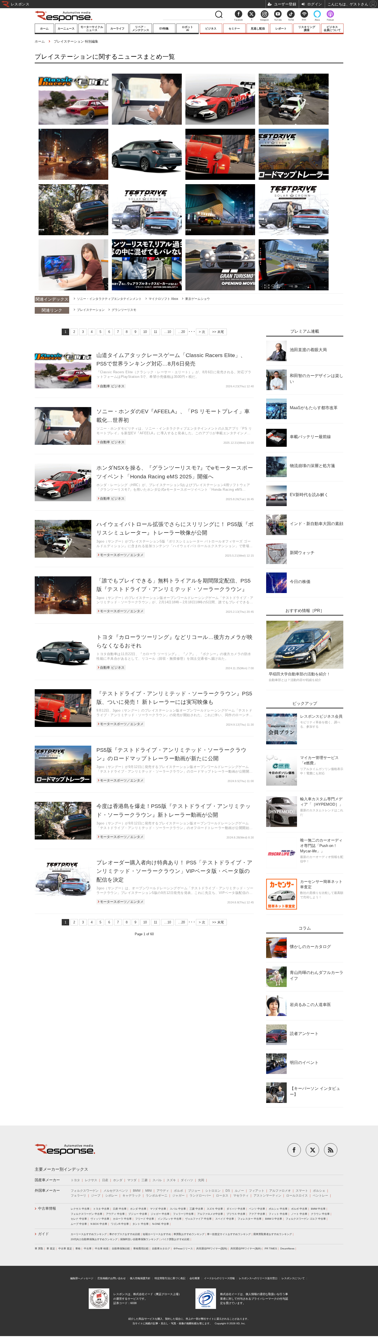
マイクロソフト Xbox (163, 299)
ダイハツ (187, 1180)
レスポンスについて (293, 1278)
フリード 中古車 (144, 1218)
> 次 (202, 332)
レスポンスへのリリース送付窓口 (258, 1278)
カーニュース (66, 28)
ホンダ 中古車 (138, 1208)
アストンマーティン (267, 1195)
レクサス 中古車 (80, 1208)
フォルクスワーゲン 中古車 (86, 1213)
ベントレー (320, 1195)
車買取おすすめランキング (189, 1234)
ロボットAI (187, 28)
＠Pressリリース (183, 1248)
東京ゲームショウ (197, 299)
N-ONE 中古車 (160, 1223)
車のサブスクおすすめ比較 (124, 1234)
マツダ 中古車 (158, 1208)
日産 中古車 (120, 1208)
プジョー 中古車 (137, 1213)
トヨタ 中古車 (101, 1208)
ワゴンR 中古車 (120, 1223)
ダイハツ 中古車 (236, 1208)
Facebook (238, 20)
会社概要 (195, 1278)
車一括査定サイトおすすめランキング (229, 1234)
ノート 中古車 (299, 1213)
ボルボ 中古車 (299, 1208)
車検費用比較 (141, 1248)
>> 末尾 (218, 332)
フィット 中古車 (278, 1213)
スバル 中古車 (178, 1208)
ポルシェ (319, 1190)
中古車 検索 (102, 1248)
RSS (304, 20)
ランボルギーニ (156, 1195)
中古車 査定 (65, 1248)
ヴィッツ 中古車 (100, 1218)
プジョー (194, 1190)
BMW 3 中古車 (273, 1218)
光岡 (201, 1180)
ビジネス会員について (332, 28)
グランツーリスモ (124, 310)
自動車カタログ (161, 1248)
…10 (167, 332)
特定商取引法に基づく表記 (170, 1278)
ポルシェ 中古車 (278, 1208)
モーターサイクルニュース (91, 28)
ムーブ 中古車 (79, 1223)
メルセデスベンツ (115, 1190)
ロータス (222, 1195)
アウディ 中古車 (115, 1213)
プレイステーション (91, 310)
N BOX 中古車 (99, 1223)
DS (228, 1190)
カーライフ (117, 28)
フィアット (256, 1190)
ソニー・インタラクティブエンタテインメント (109, 299)
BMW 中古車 (318, 1208)
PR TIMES (271, 1248)
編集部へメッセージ (81, 1278)
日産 (105, 1180)
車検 (77, 1248)
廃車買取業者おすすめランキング (272, 1234)
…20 (181, 332)
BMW (136, 1190)
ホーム (44, 28)
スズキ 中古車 (215, 1208)
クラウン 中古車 (320, 1213)
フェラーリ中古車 (183, 1213)
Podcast (330, 20)
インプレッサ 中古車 (170, 1218)
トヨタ (75, 1180)
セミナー (234, 28)
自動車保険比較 (121, 1248)
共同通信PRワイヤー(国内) (211, 1248)
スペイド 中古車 (224, 1218)
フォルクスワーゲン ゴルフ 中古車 (306, 1218)
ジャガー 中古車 (160, 1213)
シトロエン (213, 1190)
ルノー (239, 1190)
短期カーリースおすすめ (157, 1234)
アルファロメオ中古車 (210, 1213)
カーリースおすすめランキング (89, 1234)
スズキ (171, 1180)
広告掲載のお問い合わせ (111, 1278)
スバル (157, 1180)
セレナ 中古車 (79, 1218)
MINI (148, 1190)
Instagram (264, 20)
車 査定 (51, 1248)
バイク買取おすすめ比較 (175, 1239)
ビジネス (211, 28)
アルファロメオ (280, 1190)
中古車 (88, 1248)
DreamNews (287, 1248)
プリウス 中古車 (236, 1213)
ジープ (95, 1195)
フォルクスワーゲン (84, 1190)
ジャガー (178, 1195)
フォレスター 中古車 (250, 1218)
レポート (281, 28)
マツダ (132, 1180)
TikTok (291, 20)
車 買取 (39, 1248)
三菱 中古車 (196, 1208)
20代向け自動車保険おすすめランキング (94, 1239)
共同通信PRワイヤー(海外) (245, 1248)
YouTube (278, 20)
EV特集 (164, 28)
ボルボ (178, 1190)
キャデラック (131, 1195)
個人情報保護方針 (140, 1278)
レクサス (91, 1180)
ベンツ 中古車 (257, 1208)
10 (145, 332)
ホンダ (117, 1180)
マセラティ (241, 1195)
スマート (302, 1190)
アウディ (163, 1190)
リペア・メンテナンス (140, 28)
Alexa (317, 20)
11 (155, 332)
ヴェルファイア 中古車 (198, 1218)
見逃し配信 (258, 28)
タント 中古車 (140, 1223)
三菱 (144, 1180)
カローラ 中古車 (122, 1218)
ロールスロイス (297, 1195)
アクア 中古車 (257, 1213)
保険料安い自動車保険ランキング (139, 1239)
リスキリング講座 (306, 28)
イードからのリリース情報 (219, 1278)
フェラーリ (78, 1195)
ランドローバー (200, 1195)
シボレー (111, 1195)
